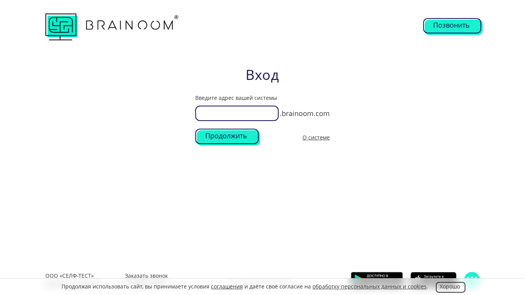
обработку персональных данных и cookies (369, 286)
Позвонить (451, 25)
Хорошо (450, 286)
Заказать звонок (146, 275)
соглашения (227, 286)
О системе (316, 137)
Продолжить (226, 135)
